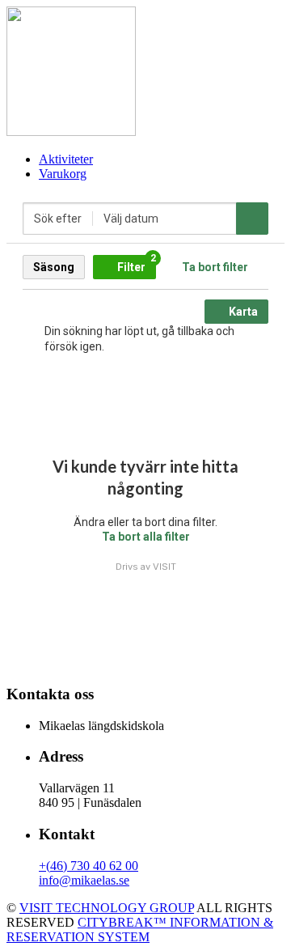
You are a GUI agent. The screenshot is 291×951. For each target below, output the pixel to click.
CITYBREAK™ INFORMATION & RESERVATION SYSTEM (139, 929)
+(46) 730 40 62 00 (88, 865)
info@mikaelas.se (84, 880)
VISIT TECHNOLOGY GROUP (106, 908)
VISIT (164, 566)
